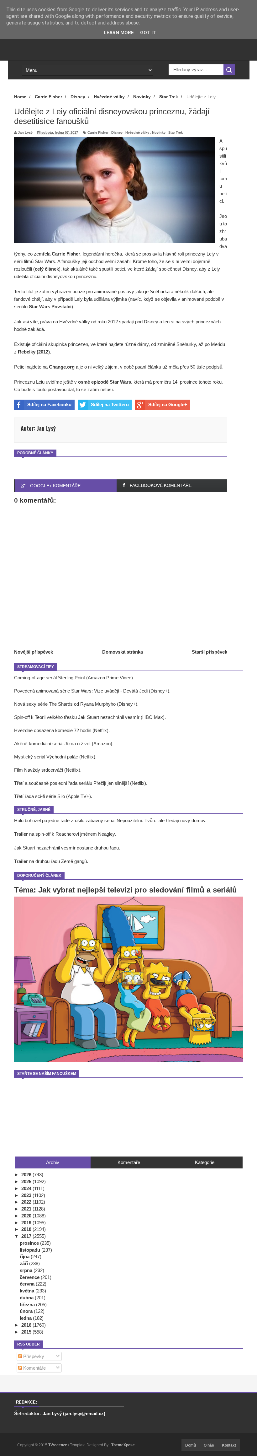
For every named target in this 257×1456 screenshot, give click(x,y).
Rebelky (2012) (34, 351)
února (27, 1311)
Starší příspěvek (209, 652)
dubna (27, 1297)
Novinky (158, 132)
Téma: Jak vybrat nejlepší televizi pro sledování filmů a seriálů (125, 890)
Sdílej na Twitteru (110, 404)
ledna (26, 1318)
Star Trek (175, 132)
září (24, 1263)
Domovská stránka (122, 652)
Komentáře (34, 1368)
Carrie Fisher (97, 132)
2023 (27, 1195)
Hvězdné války (137, 132)
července (30, 1277)
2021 (27, 1208)
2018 (27, 1229)
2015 (27, 1332)
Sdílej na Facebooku (49, 404)
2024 (27, 1188)
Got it (148, 32)
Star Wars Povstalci (50, 306)
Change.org (62, 366)
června (28, 1283)
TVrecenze (58, 1445)
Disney (117, 132)
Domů (190, 1445)
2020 (27, 1215)
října (25, 1256)
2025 (27, 1181)
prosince (30, 1243)
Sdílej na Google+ (167, 404)
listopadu (30, 1250)
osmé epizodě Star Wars (104, 382)
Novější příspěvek (33, 652)
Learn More (119, 32)
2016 (27, 1325)
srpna (27, 1270)
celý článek (47, 269)
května (27, 1290)
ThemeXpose (123, 1445)
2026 (27, 1174)
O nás (209, 1445)
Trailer (21, 834)
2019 (27, 1222)
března (28, 1304)
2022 (27, 1202)
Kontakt (229, 1445)
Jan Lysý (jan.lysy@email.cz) (74, 1413)
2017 (27, 1236)
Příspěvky (33, 1356)
